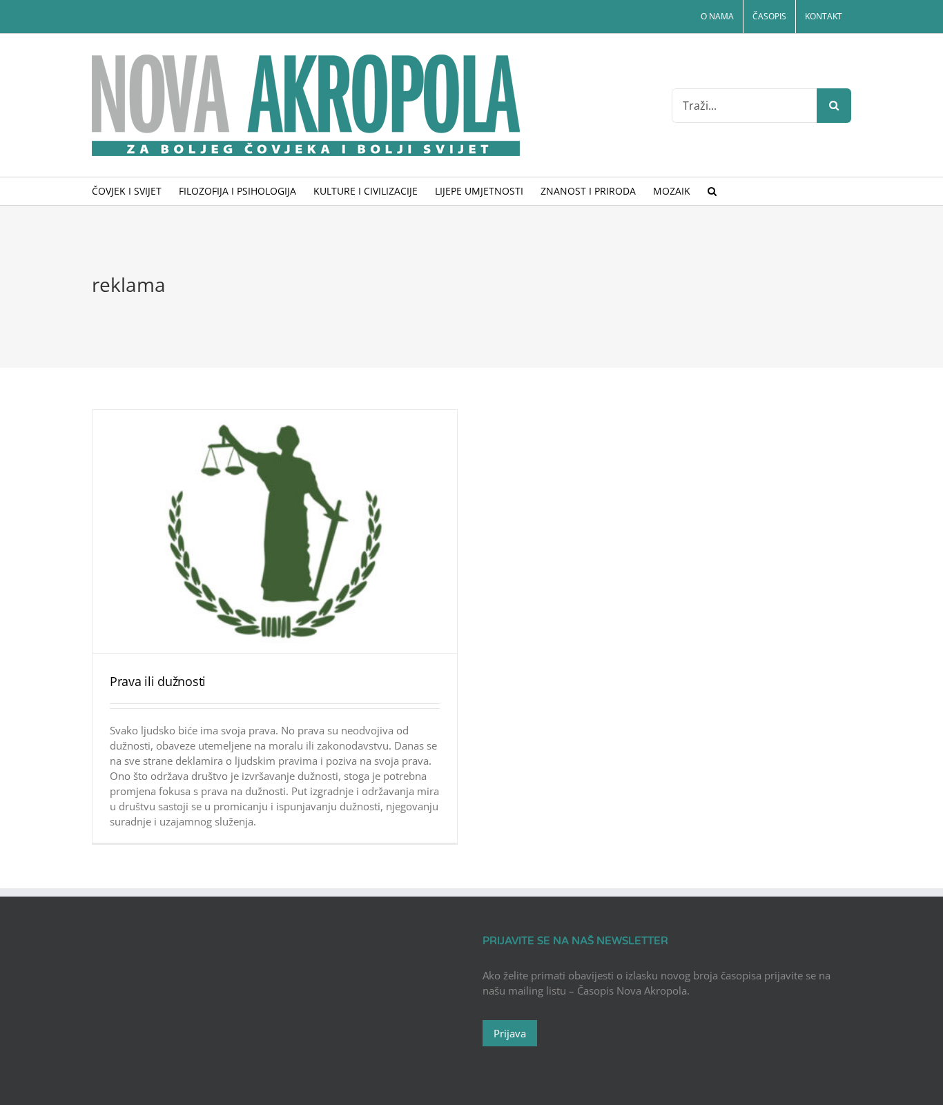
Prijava (510, 1033)
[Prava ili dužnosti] (275, 531)
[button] (712, 191)
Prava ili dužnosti (158, 681)
